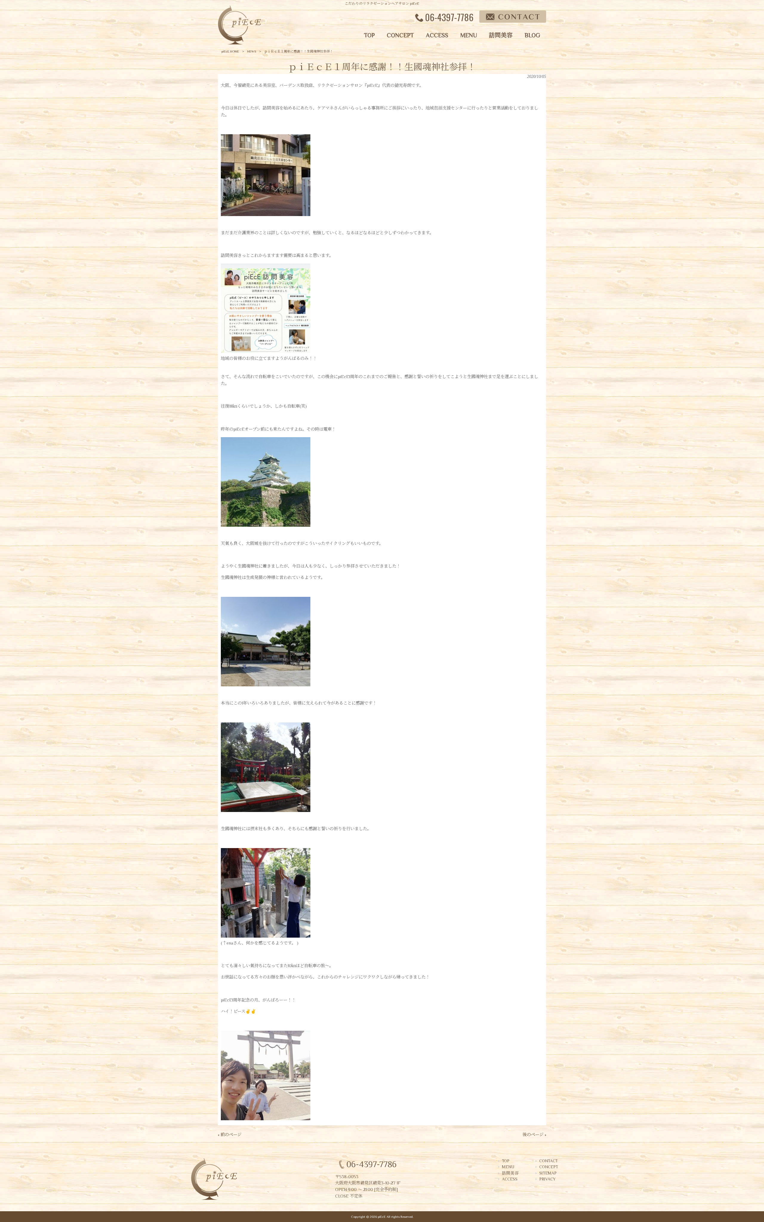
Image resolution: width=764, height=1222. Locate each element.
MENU (508, 1167)
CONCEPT (548, 1167)
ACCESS (509, 1179)
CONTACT (548, 1161)
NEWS (251, 51)
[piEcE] (239, 43)
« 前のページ (229, 1134)
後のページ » (534, 1134)
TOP (505, 1161)
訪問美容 (510, 1173)
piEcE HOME (230, 51)
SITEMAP (548, 1173)
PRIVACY (547, 1179)
